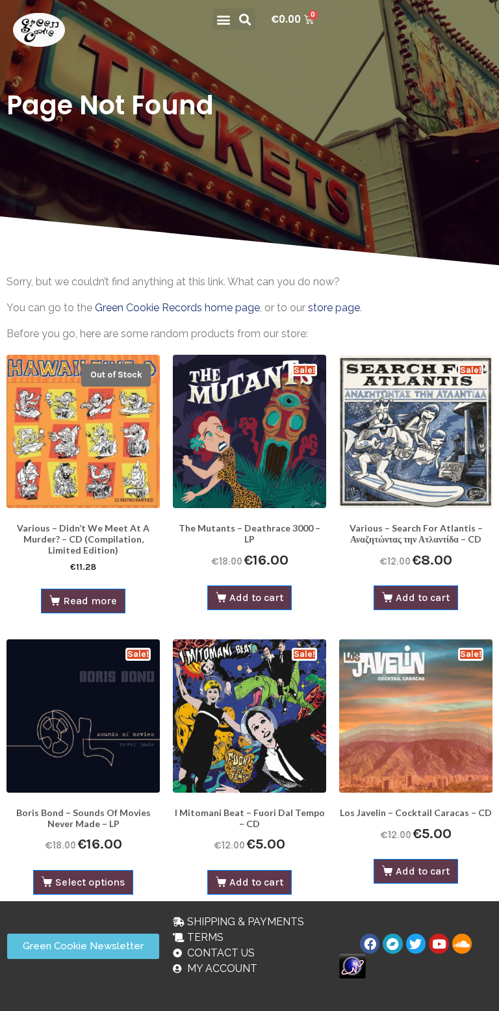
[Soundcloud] (462, 943)
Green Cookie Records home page (177, 307)
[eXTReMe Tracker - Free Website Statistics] (352, 965)
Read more (90, 601)
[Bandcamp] (392, 943)
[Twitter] (416, 943)
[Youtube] (438, 943)
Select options (90, 882)
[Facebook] (369, 943)
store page (334, 307)
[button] (223, 19)
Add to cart (256, 597)
